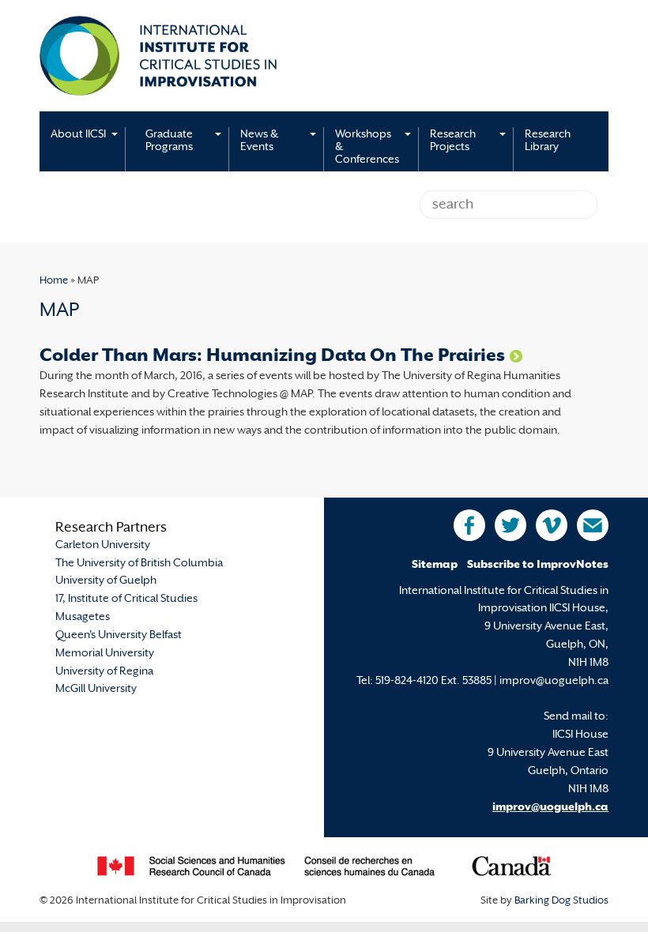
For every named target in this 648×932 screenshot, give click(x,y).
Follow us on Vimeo (551, 525)
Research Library (548, 141)
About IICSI (78, 135)
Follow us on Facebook (469, 525)
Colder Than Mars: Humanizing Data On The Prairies (272, 356)
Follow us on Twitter (510, 525)
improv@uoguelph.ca (550, 807)
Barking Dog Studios (561, 901)
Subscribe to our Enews (592, 525)
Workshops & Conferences (367, 147)
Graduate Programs (169, 141)
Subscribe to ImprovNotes (537, 565)
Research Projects (453, 141)
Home (54, 281)
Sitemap (435, 565)
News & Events (259, 141)
